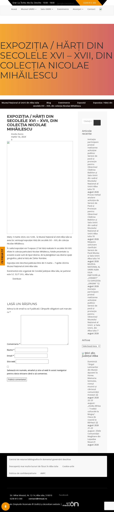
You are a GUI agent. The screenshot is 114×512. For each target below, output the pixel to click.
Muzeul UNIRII (28, 9)
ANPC (43, 473)
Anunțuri (77, 9)
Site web (11, 361)
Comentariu (13, 344)
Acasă (14, 9)
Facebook (63, 495)
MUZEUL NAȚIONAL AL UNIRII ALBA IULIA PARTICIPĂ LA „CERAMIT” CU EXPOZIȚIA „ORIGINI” (94, 274)
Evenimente (63, 9)
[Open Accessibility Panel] (5, 506)
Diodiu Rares (17, 134)
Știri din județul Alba (90, 354)
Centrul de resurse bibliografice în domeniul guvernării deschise (40, 459)
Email (10, 355)
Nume (10, 350)
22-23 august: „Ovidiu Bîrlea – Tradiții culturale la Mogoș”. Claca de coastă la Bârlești (94, 411)
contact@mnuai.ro (38, 498)
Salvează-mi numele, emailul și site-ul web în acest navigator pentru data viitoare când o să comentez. (37, 372)
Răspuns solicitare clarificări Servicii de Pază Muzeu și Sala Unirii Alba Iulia (94, 250)
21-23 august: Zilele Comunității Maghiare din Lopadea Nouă (94, 435)
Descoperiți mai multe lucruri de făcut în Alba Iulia (33, 466)
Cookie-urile (68, 466)
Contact (91, 9)
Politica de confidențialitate (22, 473)
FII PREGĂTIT (2, 256)
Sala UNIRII (46, 9)
